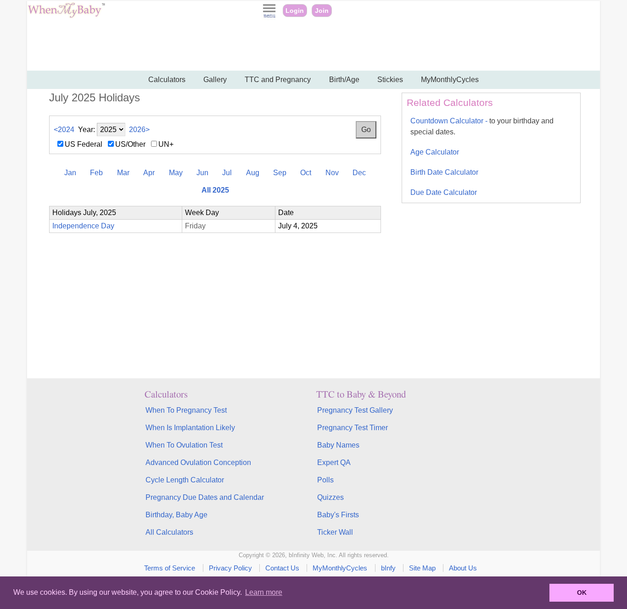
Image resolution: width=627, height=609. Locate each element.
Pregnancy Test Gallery (355, 410)
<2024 (64, 129)
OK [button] (582, 592)
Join (322, 10)
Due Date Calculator (443, 192)
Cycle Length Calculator (185, 480)
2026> (139, 129)
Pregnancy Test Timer (352, 428)
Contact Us (282, 568)
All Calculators (169, 532)
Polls (325, 480)
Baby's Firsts (338, 515)
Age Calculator (434, 152)
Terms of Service (169, 568)
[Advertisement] (313, 46)
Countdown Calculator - (482, 126)
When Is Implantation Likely (190, 428)
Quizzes (330, 497)
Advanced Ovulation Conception (198, 462)
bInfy (388, 568)
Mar (123, 173)
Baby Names (338, 445)
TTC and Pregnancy (278, 79)
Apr (149, 173)
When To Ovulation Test (184, 445)
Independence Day (83, 226)
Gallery (215, 79)
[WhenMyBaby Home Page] (67, 16)
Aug (252, 173)
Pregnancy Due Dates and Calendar (205, 497)
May (176, 173)
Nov (332, 173)
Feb (96, 173)
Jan (70, 173)
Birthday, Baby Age (176, 515)
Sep (279, 173)
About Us (463, 568)
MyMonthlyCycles (450, 79)
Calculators (166, 79)
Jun (202, 173)
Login (295, 10)
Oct (305, 173)
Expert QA (334, 462)
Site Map (422, 568)
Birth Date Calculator (444, 172)
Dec (359, 173)
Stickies (390, 79)
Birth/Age (344, 79)
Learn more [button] (263, 592)
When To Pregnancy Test (186, 410)
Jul (227, 173)
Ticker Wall (335, 532)
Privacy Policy (230, 568)
